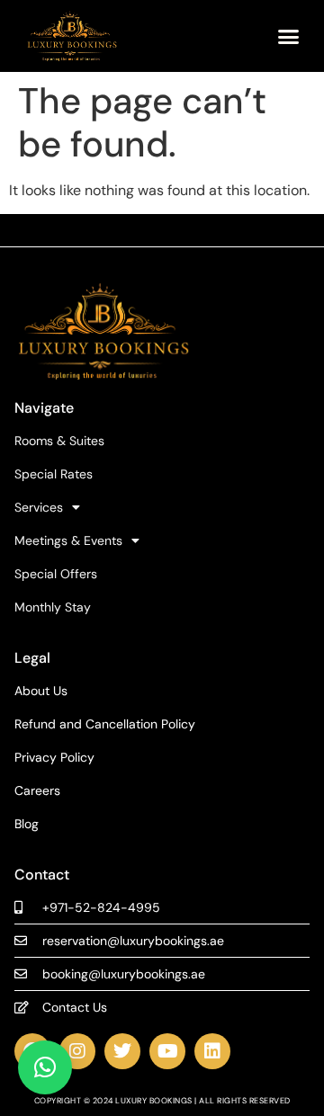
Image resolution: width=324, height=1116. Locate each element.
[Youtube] (167, 1051)
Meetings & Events (68, 541)
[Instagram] (77, 1051)
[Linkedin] (212, 1051)
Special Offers (55, 574)
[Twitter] (122, 1051)
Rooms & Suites (59, 441)
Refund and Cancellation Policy (104, 724)
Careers (37, 791)
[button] (289, 36)
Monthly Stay (52, 607)
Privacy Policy (54, 757)
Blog (26, 824)
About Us (41, 691)
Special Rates (53, 474)
